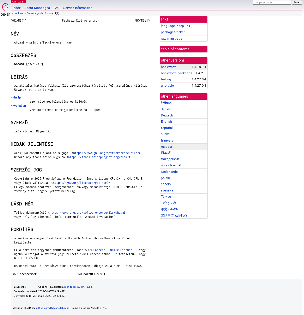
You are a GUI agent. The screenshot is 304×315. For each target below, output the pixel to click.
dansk (165, 109)
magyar (166, 147)
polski (165, 178)
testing (166, 79)
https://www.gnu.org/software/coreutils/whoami (88, 212)
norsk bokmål (171, 165)
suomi (165, 134)
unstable (167, 85)
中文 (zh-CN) (170, 209)
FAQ (57, 8)
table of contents (175, 49)
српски (166, 184)
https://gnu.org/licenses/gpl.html (81, 182)
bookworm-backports (176, 73)
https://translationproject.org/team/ (98, 157)
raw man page (171, 38)
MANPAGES (18, 1)
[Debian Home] (5, 8)
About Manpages (37, 8)
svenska (167, 190)
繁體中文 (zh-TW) (174, 215)
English (166, 122)
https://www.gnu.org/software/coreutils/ (106, 153)
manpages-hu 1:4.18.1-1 (78, 286)
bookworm (20, 13)
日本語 (166, 153)
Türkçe (166, 197)
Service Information (77, 8)
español (167, 128)
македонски (170, 159)
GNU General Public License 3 (111, 250)
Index (17, 8)
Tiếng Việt (168, 203)
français (167, 140)
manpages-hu (36, 13)
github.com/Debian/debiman (53, 308)
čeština (166, 103)
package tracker (172, 32)
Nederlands (169, 172)
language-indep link (175, 26)
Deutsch (167, 115)
